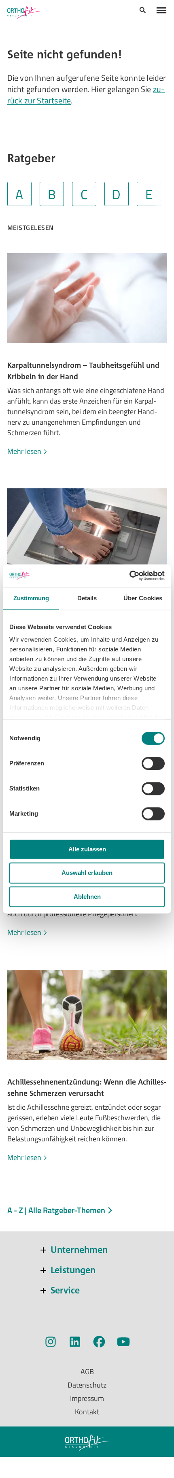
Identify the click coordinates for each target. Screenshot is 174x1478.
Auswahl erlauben (87, 873)
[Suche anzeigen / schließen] (142, 11)
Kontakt (87, 1411)
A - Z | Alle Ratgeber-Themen (57, 1210)
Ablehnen (87, 896)
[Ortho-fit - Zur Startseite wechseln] (23, 12)
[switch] (153, 763)
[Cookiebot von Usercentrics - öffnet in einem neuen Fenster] (129, 575)
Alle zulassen (87, 849)
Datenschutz (87, 1384)
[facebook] (99, 1343)
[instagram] (50, 1343)
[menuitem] (142, 10)
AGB (87, 1371)
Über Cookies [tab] (142, 598)
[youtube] (123, 1343)
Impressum (87, 1398)
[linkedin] (75, 1343)
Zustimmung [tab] (31, 598)
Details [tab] (87, 598)
